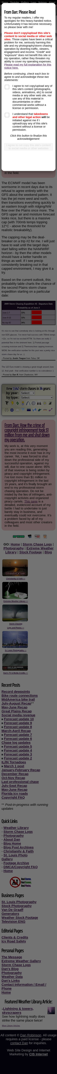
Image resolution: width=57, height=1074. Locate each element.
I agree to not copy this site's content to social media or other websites (28, 147)
